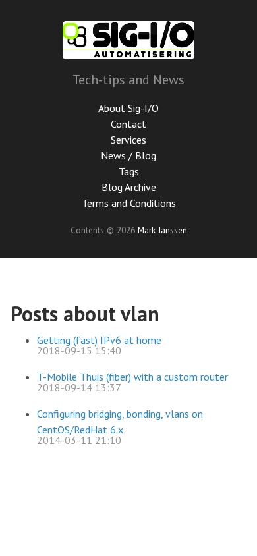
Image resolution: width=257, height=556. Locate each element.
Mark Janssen (162, 230)
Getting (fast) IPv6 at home (99, 340)
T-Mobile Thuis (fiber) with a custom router (132, 376)
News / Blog (128, 155)
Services (128, 139)
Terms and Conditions (129, 202)
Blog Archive (128, 187)
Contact (128, 123)
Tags (129, 171)
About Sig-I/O (128, 108)
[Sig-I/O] (128, 40)
